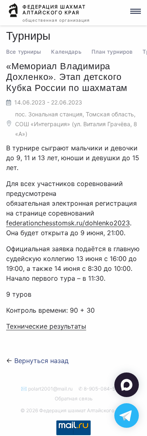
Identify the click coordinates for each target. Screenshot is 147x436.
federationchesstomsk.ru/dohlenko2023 (68, 223)
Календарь (66, 51)
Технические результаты (46, 326)
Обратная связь (74, 398)
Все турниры (23, 51)
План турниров (112, 51)
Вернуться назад (41, 361)
